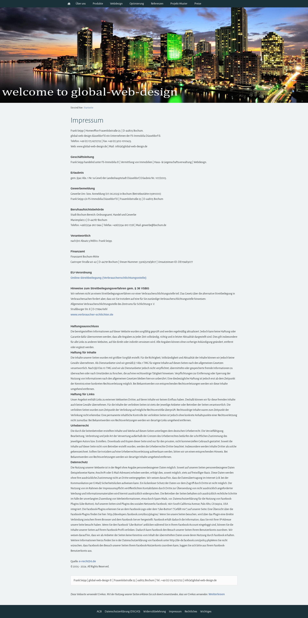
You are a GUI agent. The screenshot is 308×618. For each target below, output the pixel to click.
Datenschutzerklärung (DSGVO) (122, 611)
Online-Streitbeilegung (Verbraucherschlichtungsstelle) (108, 277)
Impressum (175, 611)
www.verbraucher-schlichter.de (92, 314)
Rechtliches (191, 611)
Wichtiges (205, 611)
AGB (99, 611)
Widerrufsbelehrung (154, 611)
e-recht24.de (87, 561)
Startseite (88, 107)
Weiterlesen (217, 594)
